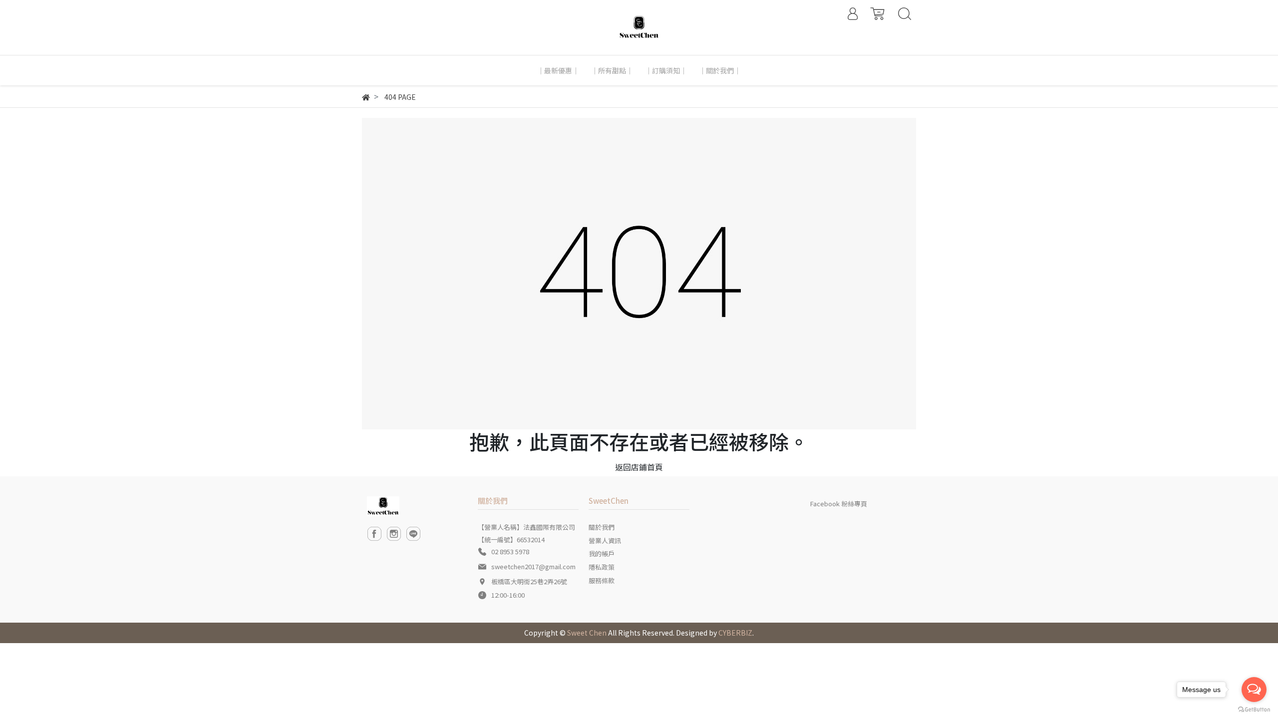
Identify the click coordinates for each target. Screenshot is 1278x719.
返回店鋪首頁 (639, 467)
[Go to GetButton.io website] (1254, 709)
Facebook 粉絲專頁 (838, 503)
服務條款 (602, 580)
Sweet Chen (587, 633)
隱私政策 (602, 567)
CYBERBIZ (735, 633)
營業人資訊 (605, 540)
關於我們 (602, 527)
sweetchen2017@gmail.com (533, 566)
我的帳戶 (602, 553)
